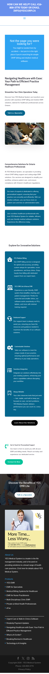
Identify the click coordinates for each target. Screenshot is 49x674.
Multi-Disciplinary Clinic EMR (18, 600)
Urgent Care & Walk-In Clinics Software (22, 619)
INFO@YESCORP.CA (24, 10)
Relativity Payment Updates (17, 623)
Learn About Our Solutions (24, 423)
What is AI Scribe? (13, 635)
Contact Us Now (14, 462)
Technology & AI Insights (16, 643)
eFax (8, 608)
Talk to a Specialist (15, 113)
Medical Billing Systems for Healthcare (22, 591)
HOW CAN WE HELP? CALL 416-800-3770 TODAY (24, 6)
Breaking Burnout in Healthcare (19, 639)
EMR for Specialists (14, 587)
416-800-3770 (28, 666)
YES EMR (10, 583)
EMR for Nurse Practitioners (17, 595)
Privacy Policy (24, 669)
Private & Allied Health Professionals (21, 604)
